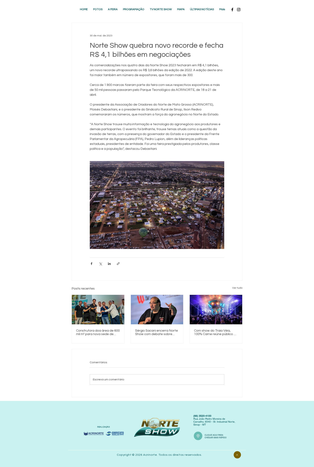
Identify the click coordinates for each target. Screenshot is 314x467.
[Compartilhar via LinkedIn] (109, 263)
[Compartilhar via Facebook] (91, 263)
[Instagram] (238, 9)
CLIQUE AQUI (211, 435)
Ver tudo (237, 288)
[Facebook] (232, 9)
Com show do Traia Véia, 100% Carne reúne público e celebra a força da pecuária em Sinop (215, 332)
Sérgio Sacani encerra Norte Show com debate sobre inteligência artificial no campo (156, 332)
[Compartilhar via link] (118, 263)
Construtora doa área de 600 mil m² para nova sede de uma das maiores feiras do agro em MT (98, 332)
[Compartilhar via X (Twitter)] (100, 263)
